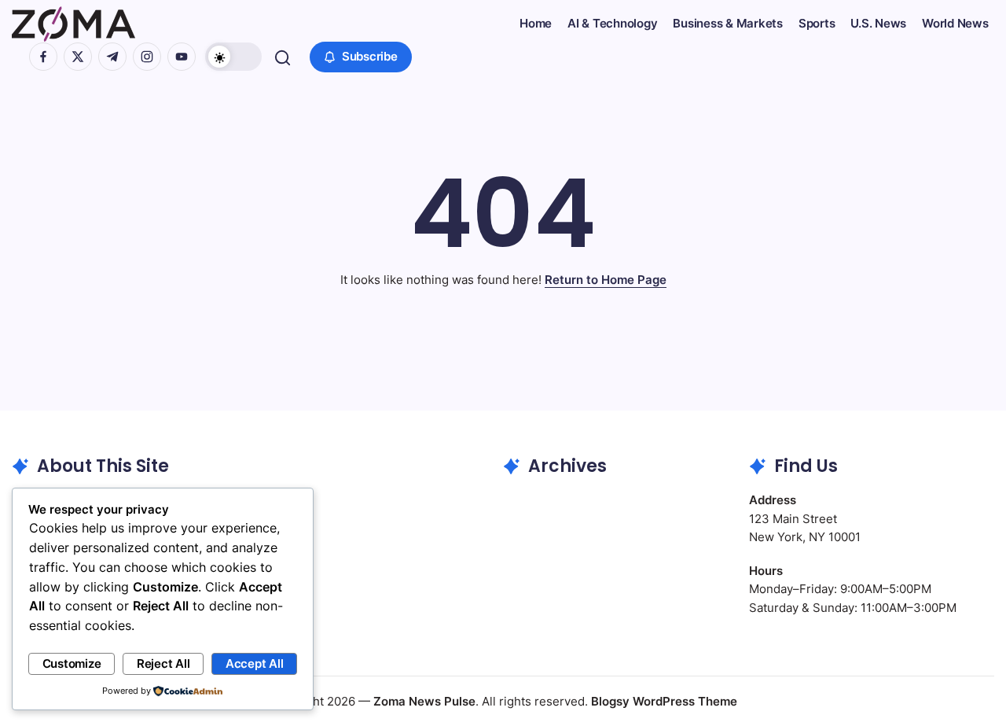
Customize (71, 663)
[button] (233, 56)
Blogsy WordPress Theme (664, 701)
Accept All (255, 663)
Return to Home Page (605, 279)
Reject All (163, 663)
